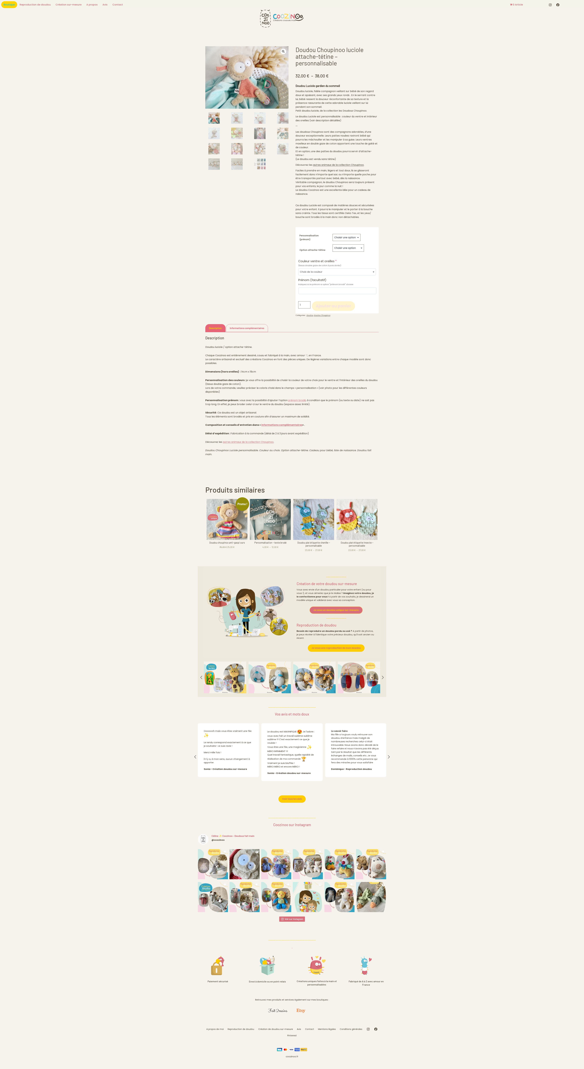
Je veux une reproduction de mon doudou (336, 647)
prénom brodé (297, 400)
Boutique (9, 4)
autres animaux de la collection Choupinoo (338, 165)
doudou (309, 315)
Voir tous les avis (292, 798)
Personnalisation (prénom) (309, 237)
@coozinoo (218, 840)
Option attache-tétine (312, 250)
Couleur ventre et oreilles (324, 261)
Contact (117, 4)
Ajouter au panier (333, 306)
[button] (283, 51)
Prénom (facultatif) (312, 280)
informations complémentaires (281, 425)
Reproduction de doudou (35, 4)
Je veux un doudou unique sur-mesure (336, 610)
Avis (105, 4)
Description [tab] (215, 328)
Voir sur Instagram (294, 919)
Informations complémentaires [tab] (247, 328)
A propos (92, 4)
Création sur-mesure (69, 4)
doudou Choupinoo (322, 315)
